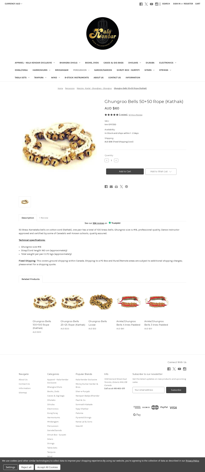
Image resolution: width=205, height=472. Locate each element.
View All (79, 426)
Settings (10, 467)
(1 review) (123, 114)
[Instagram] (156, 4)
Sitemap (23, 392)
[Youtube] (151, 4)
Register (188, 3)
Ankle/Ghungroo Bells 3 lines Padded (156, 323)
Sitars (148, 70)
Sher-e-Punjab (83, 391)
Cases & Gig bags (114, 62)
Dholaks (133, 62)
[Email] (111, 187)
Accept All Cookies (47, 467)
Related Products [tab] (31, 279)
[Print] (116, 187)
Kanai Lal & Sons (84, 421)
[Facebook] (141, 4)
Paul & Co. (81, 400)
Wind (54, 77)
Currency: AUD (12, 3)
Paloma (79, 413)
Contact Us (114, 77)
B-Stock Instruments (77, 77)
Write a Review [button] (135, 115)
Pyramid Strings (83, 417)
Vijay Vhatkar (82, 409)
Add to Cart (45, 304)
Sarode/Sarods (103, 70)
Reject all (26, 467)
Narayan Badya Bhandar (87, 396)
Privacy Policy (192, 460)
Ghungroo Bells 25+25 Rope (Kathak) (73, 323)
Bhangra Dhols (68, 62)
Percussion (80, 70)
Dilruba (150, 62)
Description (28, 217)
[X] (146, 4)
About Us (99, 77)
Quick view (44, 299)
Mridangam (61, 70)
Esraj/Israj (21, 70)
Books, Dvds (92, 62)
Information (133, 77)
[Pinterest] (126, 187)
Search (166, 3)
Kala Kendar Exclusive (86, 379)
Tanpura (39, 77)
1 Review (43, 217)
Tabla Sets (21, 77)
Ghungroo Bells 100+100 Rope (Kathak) (42, 324)
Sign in (176, 3)
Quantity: (109, 155)
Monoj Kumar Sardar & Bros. (87, 385)
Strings (163, 70)
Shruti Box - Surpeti (128, 70)
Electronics (166, 62)
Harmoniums (40, 70)
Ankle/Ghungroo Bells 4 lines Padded (128, 323)
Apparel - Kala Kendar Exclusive (33, 62)
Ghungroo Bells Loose (98, 323)
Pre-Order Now (73, 304)
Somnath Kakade (84, 404)
